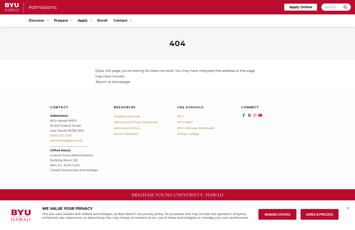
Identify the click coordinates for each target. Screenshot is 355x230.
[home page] (12, 7)
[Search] (345, 7)
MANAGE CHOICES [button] (277, 214)
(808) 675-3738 (60, 135)
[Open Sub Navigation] (48, 20)
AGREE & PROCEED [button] (319, 214)
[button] (348, 207)
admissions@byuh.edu (66, 140)
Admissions (43, 7)
